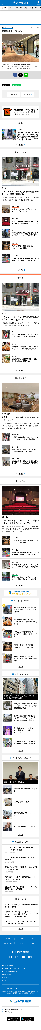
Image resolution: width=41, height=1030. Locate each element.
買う (25, 8)
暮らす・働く (33, 8)
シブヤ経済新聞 (20, 2)
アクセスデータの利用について (12, 971)
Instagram (23, 957)
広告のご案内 (7, 977)
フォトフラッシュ (7, 27)
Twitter (17, 957)
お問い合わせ (7, 974)
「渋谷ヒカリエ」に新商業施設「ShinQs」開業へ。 (17, 64)
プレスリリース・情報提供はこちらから (15, 968)
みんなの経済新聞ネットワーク (20, 1001)
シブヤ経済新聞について (10, 965)
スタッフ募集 (7, 980)
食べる (11, 8)
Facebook (11, 957)
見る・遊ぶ (19, 8)
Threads (29, 957)
